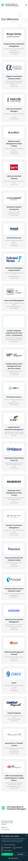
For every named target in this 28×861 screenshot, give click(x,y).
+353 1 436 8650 (14, 374)
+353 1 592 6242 (14, 86)
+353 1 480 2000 (14, 245)
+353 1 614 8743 (14, 184)
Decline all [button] (20, 854)
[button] (14, 858)
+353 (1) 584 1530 (14, 753)
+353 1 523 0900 (14, 215)
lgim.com (14, 435)
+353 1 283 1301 (14, 690)
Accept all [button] (7, 854)
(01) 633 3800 (14, 721)
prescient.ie (14, 564)
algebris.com (14, 84)
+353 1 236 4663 (14, 278)
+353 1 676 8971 (14, 660)
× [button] (26, 835)
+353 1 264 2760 (14, 503)
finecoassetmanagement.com (14, 306)
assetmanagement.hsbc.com (14, 786)
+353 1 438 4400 (14, 405)
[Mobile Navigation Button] (25, 5)
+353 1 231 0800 (14, 468)
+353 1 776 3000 (14, 629)
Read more (19, 841)
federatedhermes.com (14, 276)
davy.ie (14, 183)
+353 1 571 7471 (14, 535)
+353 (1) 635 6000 (14, 788)
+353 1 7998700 (14, 54)
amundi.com (14, 244)
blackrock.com (14, 152)
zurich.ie (14, 689)
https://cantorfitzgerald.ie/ (14, 719)
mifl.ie (14, 466)
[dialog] (14, 847)
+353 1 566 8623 (14, 308)
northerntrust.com (14, 533)
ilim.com (14, 117)
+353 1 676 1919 (5, 829)
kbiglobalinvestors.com (14, 403)
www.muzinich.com (14, 751)
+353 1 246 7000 (14, 153)
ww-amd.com (14, 658)
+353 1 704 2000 (14, 119)
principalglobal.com (14, 595)
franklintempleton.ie (14, 341)
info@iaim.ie (4, 827)
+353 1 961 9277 (14, 597)
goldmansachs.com (14, 373)
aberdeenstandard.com (14, 213)
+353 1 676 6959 (14, 566)
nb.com (14, 501)
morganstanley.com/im (14, 52)
